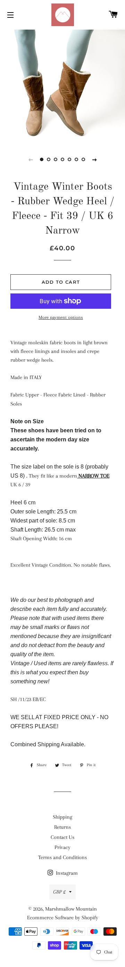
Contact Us (62, 837)
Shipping (62, 817)
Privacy (62, 847)
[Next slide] (94, 159)
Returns (62, 827)
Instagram (66, 873)
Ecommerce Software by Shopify (62, 917)
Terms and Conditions (62, 857)
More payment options (61, 317)
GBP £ (59, 892)
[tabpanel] (62, 85)
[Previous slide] (30, 159)
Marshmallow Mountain (71, 909)
